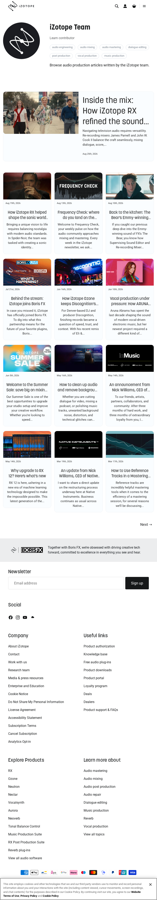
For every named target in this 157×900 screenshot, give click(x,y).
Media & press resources (25, 678)
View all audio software (25, 858)
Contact (13, 654)
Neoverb (14, 818)
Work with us (17, 662)
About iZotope (18, 646)
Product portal (94, 678)
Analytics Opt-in (19, 742)
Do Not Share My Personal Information (36, 702)
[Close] (150, 884)
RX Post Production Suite (26, 842)
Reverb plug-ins (19, 850)
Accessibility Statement (25, 718)
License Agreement (22, 710)
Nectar (13, 795)
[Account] (125, 6)
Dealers (89, 702)
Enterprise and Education (26, 686)
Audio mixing (93, 779)
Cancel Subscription (22, 734)
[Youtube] (24, 617)
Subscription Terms (22, 726)
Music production (96, 810)
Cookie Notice (18, 694)
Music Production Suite (25, 834)
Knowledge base (95, 654)
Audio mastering (95, 771)
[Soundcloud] (32, 617)
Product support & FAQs (101, 710)
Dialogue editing (95, 802)
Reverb (88, 818)
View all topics (94, 834)
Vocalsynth (16, 802)
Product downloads (98, 670)
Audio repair (92, 795)
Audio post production (100, 787)
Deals (88, 694)
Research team (19, 670)
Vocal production (96, 826)
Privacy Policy (28, 895)
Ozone (12, 779)
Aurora (13, 810)
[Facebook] (10, 617)
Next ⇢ (146, 524)
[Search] (116, 6)
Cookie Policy (51, 895)
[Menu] (144, 6)
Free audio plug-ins (97, 662)
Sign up (137, 583)
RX (10, 771)
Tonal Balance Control (24, 826)
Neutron (14, 787)
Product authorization (99, 646)
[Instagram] (17, 617)
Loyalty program (95, 686)
